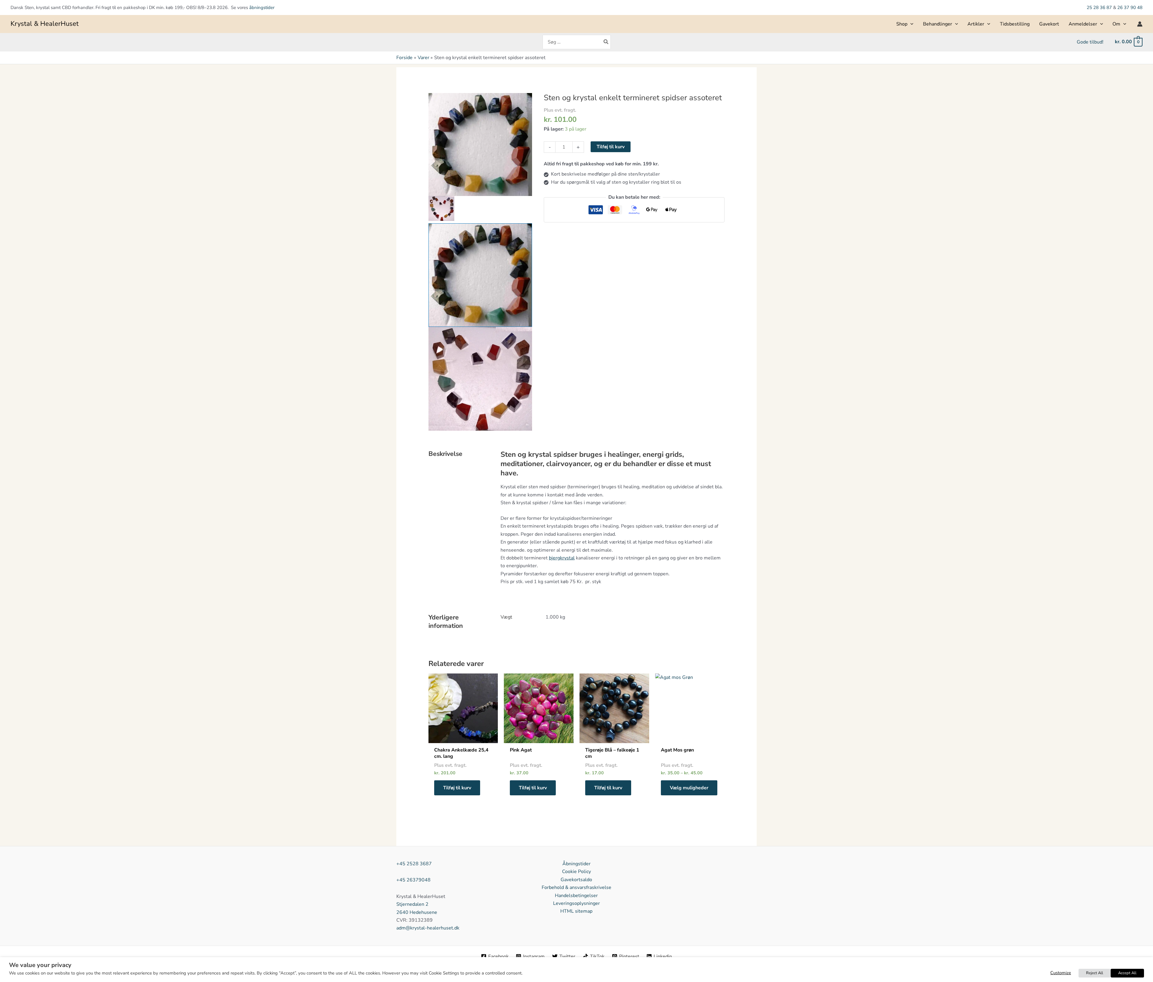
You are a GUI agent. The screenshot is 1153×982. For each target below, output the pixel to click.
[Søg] (606, 42)
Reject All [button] (1094, 973)
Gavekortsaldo (576, 879)
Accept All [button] (1127, 973)
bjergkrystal (562, 558)
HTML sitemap (576, 911)
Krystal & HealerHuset (45, 23)
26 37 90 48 (1129, 8)
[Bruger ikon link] (1139, 24)
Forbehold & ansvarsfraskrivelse (576, 887)
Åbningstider (576, 863)
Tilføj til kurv (611, 146)
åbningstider (261, 8)
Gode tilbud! (1090, 42)
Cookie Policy (576, 871)
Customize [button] (1060, 973)
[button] (910, 24)
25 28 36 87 (1100, 8)
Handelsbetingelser (576, 895)
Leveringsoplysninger (576, 903)
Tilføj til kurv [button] (457, 788)
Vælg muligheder (689, 788)
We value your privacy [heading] (40, 965)
